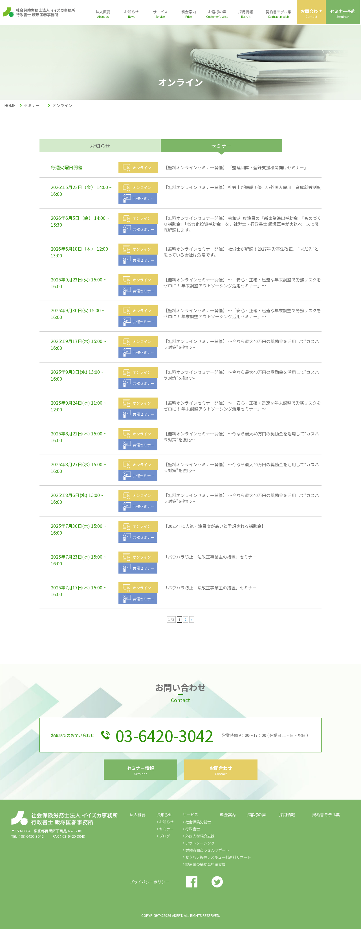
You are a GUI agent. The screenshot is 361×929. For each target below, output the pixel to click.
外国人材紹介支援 (200, 836)
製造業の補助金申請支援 (205, 864)
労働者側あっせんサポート (207, 850)
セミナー (166, 829)
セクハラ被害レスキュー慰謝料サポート (218, 857)
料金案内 (228, 814)
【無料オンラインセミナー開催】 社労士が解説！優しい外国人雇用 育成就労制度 (244, 187)
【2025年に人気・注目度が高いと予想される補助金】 (215, 526)
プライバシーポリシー (149, 882)
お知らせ (100, 145)
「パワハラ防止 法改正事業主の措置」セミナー (210, 557)
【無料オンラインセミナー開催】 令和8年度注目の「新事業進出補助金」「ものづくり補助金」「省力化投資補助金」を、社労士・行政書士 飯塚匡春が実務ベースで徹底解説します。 (242, 224)
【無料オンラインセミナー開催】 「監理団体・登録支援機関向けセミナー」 (236, 167)
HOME (10, 105)
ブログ (164, 836)
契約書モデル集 (326, 814)
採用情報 (287, 814)
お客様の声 (256, 814)
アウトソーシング (200, 843)
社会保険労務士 (198, 821)
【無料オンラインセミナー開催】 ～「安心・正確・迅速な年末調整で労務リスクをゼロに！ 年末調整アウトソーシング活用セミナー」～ (242, 282)
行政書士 (192, 829)
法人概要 (138, 814)
